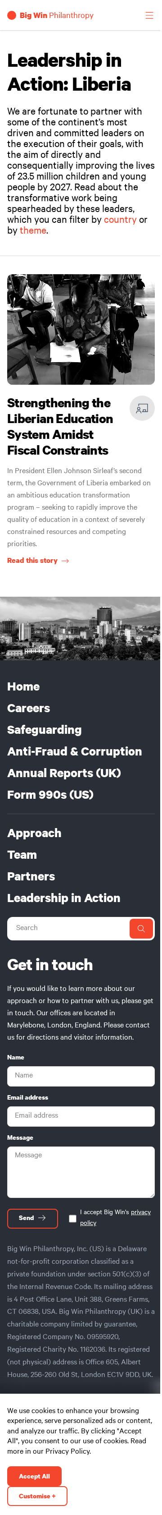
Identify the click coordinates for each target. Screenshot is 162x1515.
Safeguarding (44, 730)
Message (20, 1137)
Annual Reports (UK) (64, 773)
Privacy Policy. (68, 1452)
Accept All (34, 1476)
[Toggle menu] (149, 15)
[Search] (141, 929)
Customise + (37, 1496)
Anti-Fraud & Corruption (74, 751)
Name (15, 1057)
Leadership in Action (64, 898)
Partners (31, 876)
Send (26, 1217)
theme (33, 231)
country (120, 221)
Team (22, 854)
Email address (27, 1097)
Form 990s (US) (50, 794)
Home (23, 686)
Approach (34, 833)
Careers (28, 708)
